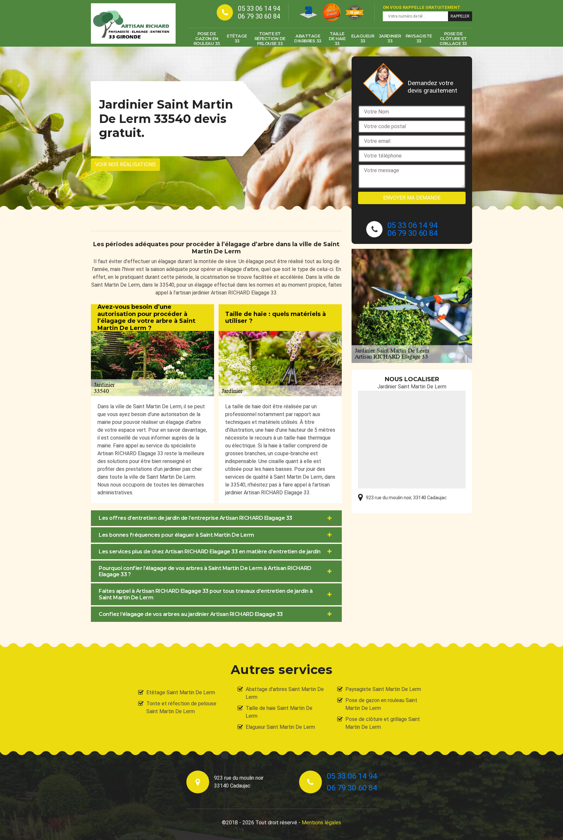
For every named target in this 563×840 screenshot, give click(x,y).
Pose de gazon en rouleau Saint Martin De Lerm (381, 704)
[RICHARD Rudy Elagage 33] (133, 23)
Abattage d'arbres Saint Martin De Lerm (285, 693)
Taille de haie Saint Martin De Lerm (279, 712)
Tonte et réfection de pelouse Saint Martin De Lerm (181, 707)
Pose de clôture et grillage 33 (453, 38)
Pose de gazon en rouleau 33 (207, 38)
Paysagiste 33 (419, 38)
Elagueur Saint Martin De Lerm (280, 727)
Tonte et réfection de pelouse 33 (269, 38)
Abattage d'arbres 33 (307, 38)
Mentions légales (321, 822)
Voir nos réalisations (125, 164)
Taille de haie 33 (337, 38)
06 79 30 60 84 (259, 16)
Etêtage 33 (237, 38)
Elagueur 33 (362, 38)
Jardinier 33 (390, 38)
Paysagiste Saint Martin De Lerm (383, 689)
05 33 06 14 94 (259, 8)
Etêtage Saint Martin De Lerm (180, 692)
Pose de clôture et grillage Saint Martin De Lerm (382, 723)
